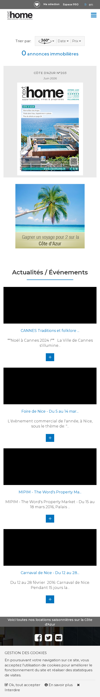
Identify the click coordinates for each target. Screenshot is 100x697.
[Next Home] (20, 15)
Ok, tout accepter (24, 685)
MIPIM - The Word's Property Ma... (50, 492)
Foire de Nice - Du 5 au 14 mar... (50, 411)
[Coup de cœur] (37, 4)
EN (91, 5)
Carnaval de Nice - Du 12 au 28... (50, 573)
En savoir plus (60, 685)
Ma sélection (51, 4)
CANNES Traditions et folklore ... (50, 330)
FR (85, 5)
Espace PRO (71, 4)
